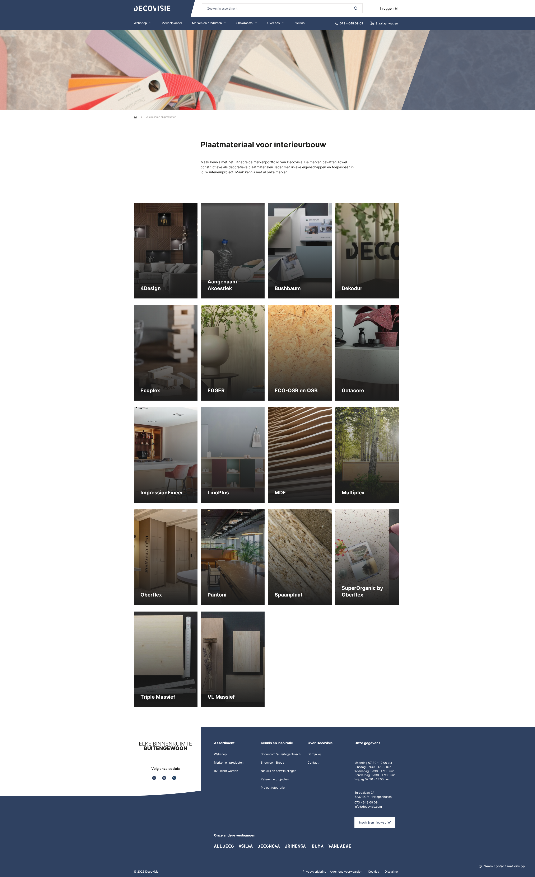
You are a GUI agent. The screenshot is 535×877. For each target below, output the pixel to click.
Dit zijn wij (314, 754)
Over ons (273, 23)
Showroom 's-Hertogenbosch (281, 754)
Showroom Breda (272, 762)
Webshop (140, 23)
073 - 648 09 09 (366, 802)
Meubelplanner (172, 23)
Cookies (374, 871)
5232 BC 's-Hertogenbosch (373, 796)
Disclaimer (392, 871)
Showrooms (244, 23)
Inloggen (387, 8)
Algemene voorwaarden (346, 871)
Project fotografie (273, 787)
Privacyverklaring (314, 871)
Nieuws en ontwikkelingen (278, 771)
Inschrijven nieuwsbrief (375, 822)
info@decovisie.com (368, 806)
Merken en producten (207, 23)
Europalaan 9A (364, 792)
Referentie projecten (275, 779)
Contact (313, 762)
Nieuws (299, 23)
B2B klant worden (226, 771)
